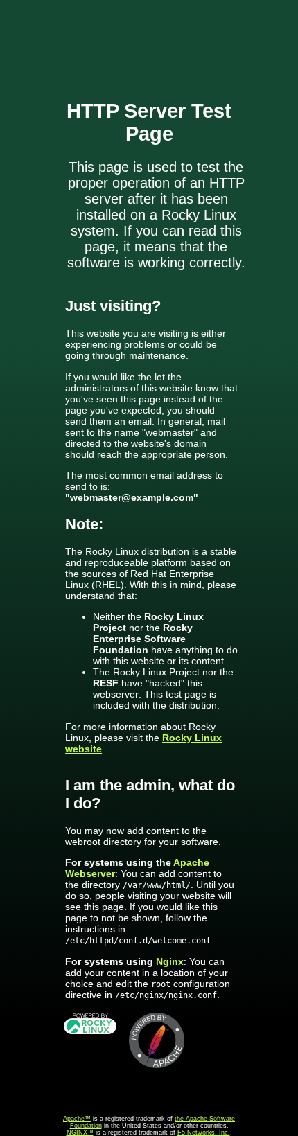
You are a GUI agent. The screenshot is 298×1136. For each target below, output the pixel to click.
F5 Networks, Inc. (203, 1132)
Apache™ (77, 1118)
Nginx (170, 961)
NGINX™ (80, 1132)
